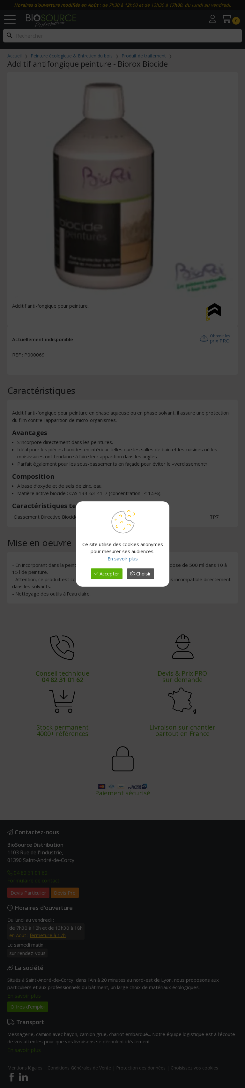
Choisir (143, 573)
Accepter (108, 573)
